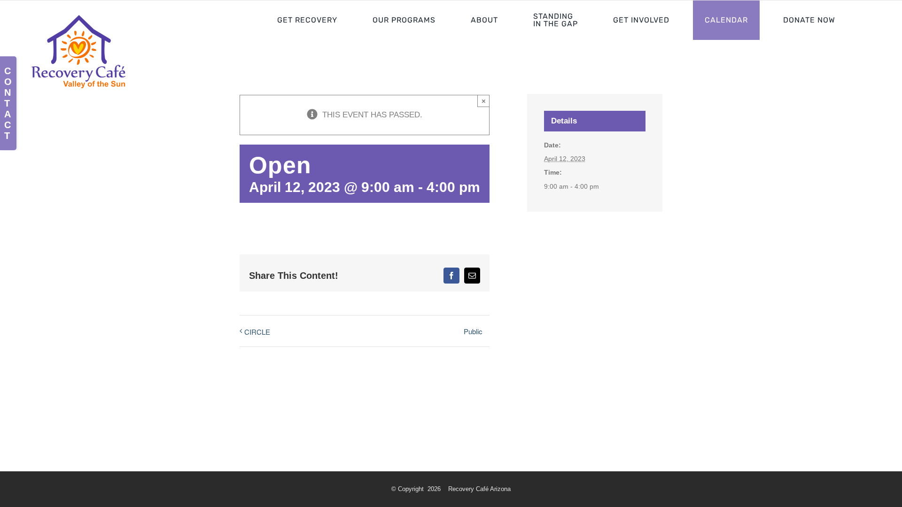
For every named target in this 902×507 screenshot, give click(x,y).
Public (473, 331)
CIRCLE (257, 332)
